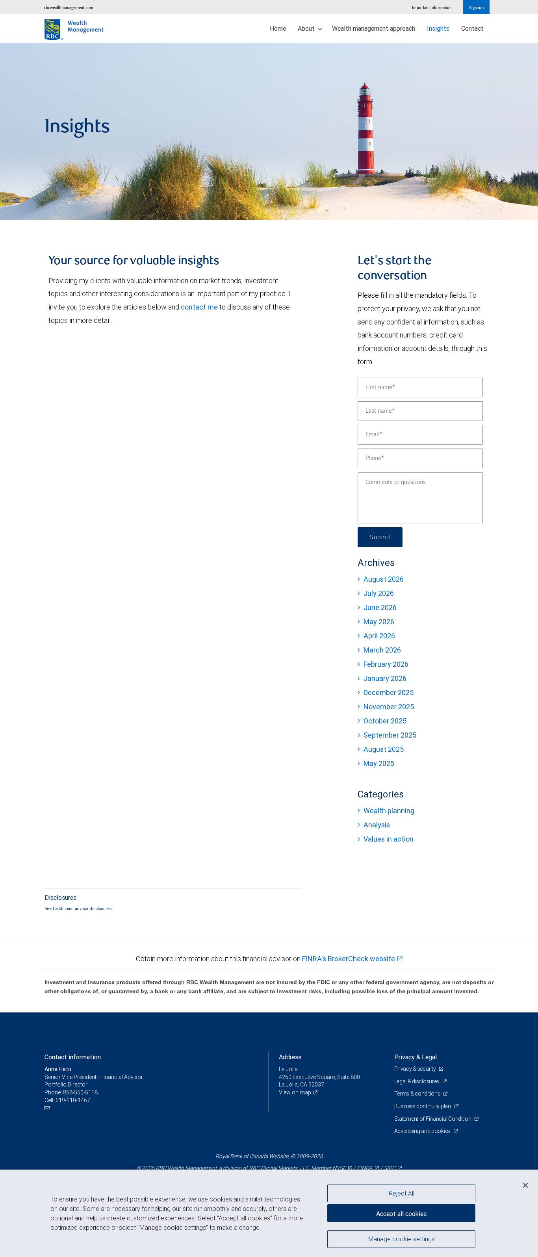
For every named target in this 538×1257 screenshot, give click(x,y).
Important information (432, 7)
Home (278, 28)
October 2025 (385, 720)
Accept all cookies (401, 1214)
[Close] (525, 1185)
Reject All (401, 1193)
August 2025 (384, 749)
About (307, 28)
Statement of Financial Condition (433, 1118)
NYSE (339, 1168)
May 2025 (379, 763)
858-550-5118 (80, 1092)
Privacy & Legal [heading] (415, 1057)
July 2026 (379, 593)
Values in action (389, 839)
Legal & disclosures (417, 1081)
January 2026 (385, 678)
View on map (295, 1092)
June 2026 (380, 607)
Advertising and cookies (422, 1131)
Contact (472, 28)
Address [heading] (290, 1057)
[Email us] (48, 1108)
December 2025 (389, 692)
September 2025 (390, 735)
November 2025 (389, 706)
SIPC (389, 1168)
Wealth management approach (373, 28)
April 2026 (379, 635)
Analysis (377, 824)
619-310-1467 (73, 1100)
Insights (438, 28)
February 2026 (386, 664)
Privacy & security (415, 1068)
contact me (199, 306)
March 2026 (382, 649)
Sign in (475, 7)
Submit (380, 537)
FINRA (365, 1168)
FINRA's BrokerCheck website (348, 958)
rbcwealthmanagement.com (68, 7)
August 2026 (384, 579)
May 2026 (379, 621)
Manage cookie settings (401, 1238)
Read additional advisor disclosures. (79, 908)
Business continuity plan (423, 1106)
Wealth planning (389, 810)
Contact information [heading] (73, 1057)
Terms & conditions (418, 1093)
